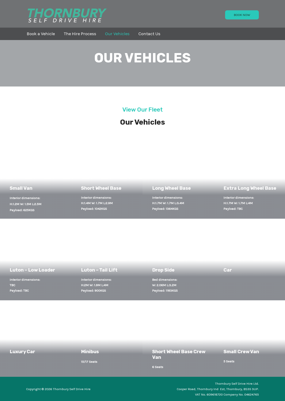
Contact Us (149, 33)
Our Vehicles (117, 33)
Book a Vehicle (41, 33)
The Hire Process (80, 33)
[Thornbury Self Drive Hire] (67, 15)
